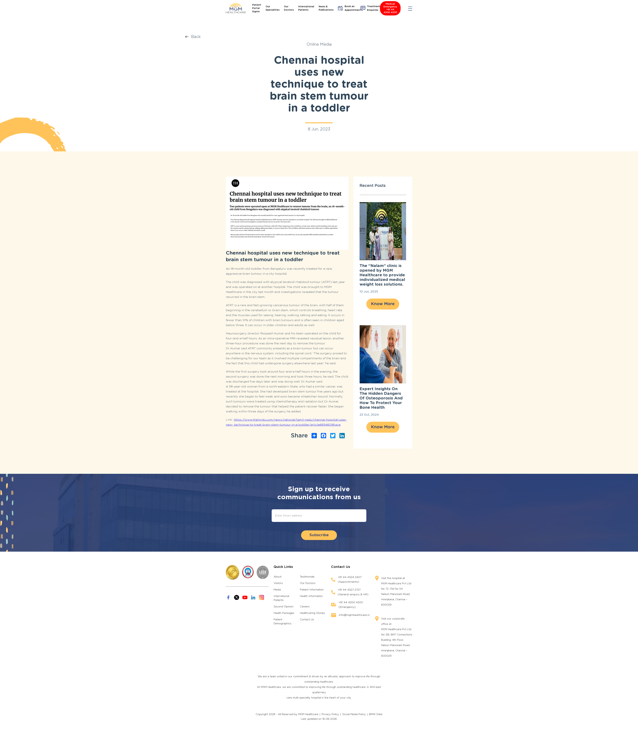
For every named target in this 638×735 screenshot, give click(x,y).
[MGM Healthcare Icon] (247, 572)
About (277, 577)
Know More (383, 304)
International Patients (306, 8)
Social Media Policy (354, 714)
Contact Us (307, 619)
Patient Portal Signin (256, 8)
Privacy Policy (330, 714)
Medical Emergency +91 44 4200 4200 (390, 8)
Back (196, 37)
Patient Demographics (282, 621)
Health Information (311, 596)
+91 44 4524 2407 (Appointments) (350, 579)
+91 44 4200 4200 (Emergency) (351, 604)
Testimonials (307, 577)
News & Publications (326, 8)
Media (277, 589)
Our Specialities (272, 8)
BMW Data (375, 714)
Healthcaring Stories (312, 613)
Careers (305, 606)
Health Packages (284, 613)
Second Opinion (283, 606)
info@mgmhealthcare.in (354, 615)
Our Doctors (289, 8)
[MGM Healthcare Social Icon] (228, 597)
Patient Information (312, 589)
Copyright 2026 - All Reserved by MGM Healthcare (287, 714)
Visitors (278, 583)
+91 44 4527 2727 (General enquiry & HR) (353, 592)
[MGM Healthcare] (236, 8)
